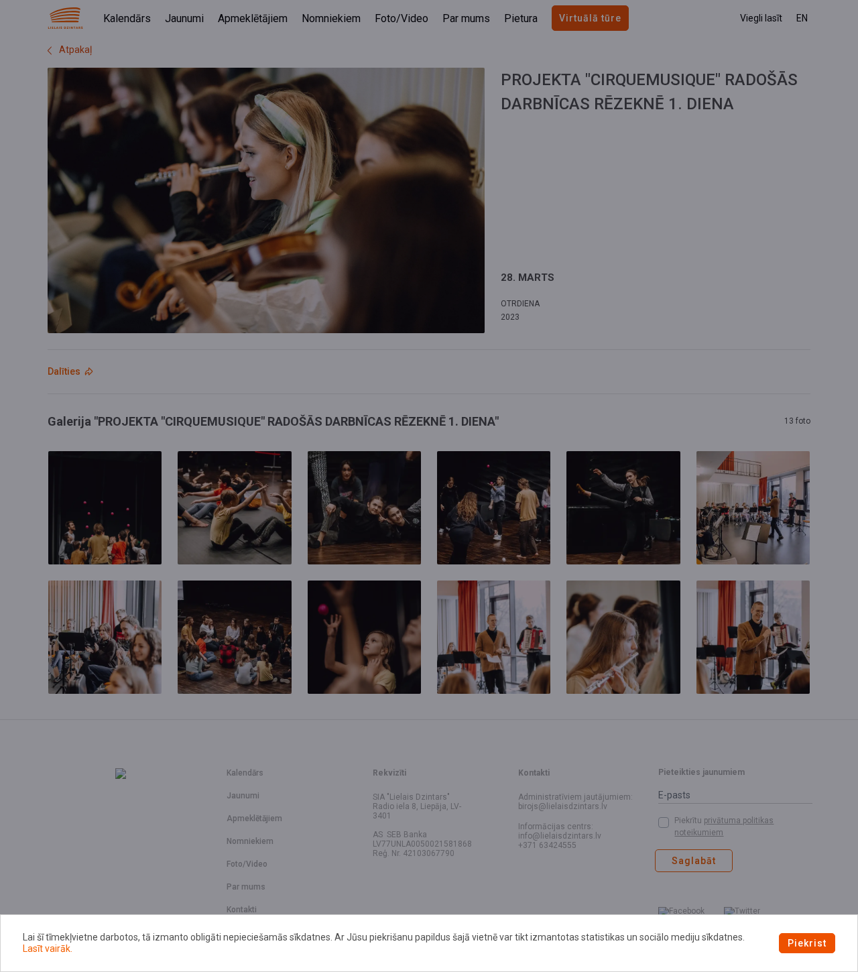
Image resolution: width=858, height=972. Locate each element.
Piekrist (807, 943)
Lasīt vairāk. (47, 948)
